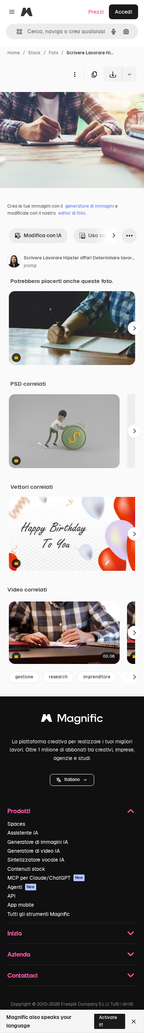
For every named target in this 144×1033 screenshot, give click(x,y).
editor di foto (71, 213)
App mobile (20, 904)
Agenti (21, 887)
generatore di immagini (89, 206)
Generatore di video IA (33, 851)
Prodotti (18, 811)
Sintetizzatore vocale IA (35, 859)
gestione (24, 677)
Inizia (14, 933)
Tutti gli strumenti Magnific (38, 914)
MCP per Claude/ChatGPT (45, 878)
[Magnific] (72, 720)
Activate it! (108, 1021)
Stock (34, 53)
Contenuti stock (26, 869)
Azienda (18, 954)
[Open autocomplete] (16, 31)
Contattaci (22, 975)
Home (13, 53)
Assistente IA (22, 832)
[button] (72, 780)
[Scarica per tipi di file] (129, 74)
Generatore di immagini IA (37, 842)
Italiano (72, 780)
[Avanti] (113, 235)
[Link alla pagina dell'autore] (14, 262)
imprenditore (96, 677)
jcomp (30, 266)
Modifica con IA (43, 235)
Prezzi (96, 11)
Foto (53, 53)
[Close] (134, 1021)
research (58, 677)
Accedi (123, 11)
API (11, 896)
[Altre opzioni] (74, 74)
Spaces (16, 824)
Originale (49, 98)
